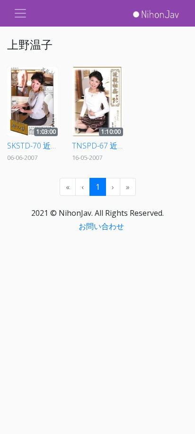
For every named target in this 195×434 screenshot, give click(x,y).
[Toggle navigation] (20, 13)
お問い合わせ (101, 226)
